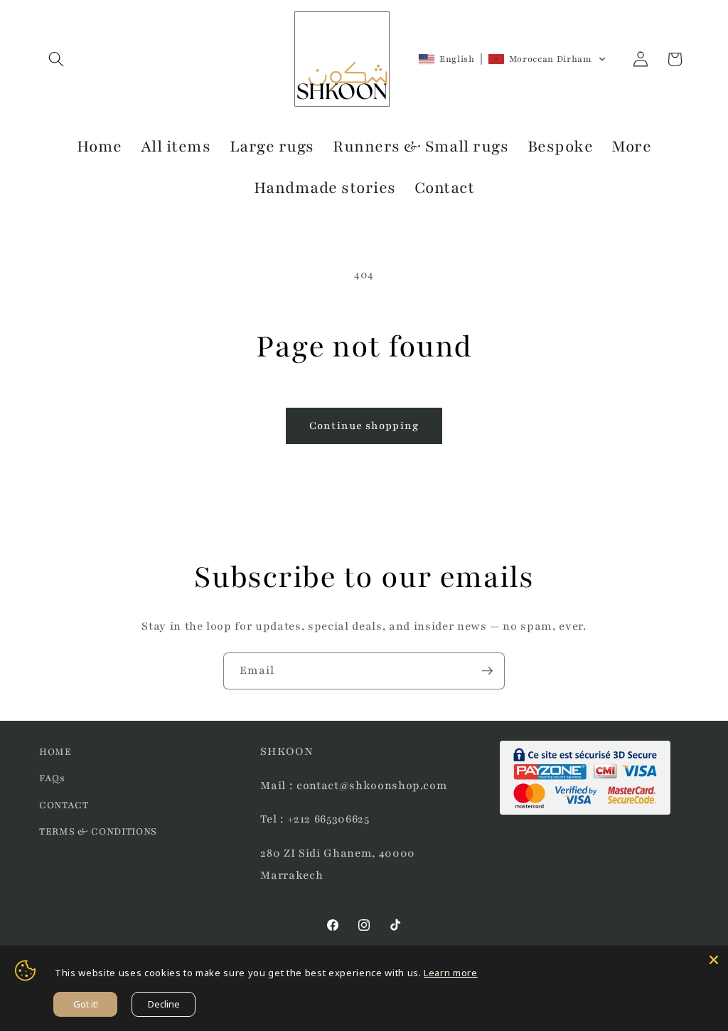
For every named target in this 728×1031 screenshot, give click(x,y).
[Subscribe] (487, 670)
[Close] (714, 960)
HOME (55, 751)
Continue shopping (364, 425)
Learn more (451, 972)
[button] (56, 59)
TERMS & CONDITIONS (98, 831)
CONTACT (64, 805)
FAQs (52, 778)
